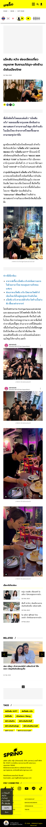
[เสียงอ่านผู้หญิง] (20, 18)
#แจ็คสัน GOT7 (11, 711)
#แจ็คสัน (8, 716)
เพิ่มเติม (7, 803)
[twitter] (10, 105)
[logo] (8, 4)
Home (5, 11)
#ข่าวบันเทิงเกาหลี (30, 726)
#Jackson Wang (23, 716)
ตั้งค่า (7, 812)
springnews (29, 806)
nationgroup (29, 799)
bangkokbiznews (31, 803)
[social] (19, 788)
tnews (27, 810)
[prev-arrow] (4, 654)
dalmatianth (13, 312)
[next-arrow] (42, 654)
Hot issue (20, 11)
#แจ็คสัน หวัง (27, 711)
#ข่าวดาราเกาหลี (24, 731)
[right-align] (37, 4)
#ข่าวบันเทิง (10, 721)
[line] (13, 105)
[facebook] (7, 105)
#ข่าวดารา (9, 731)
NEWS (12, 11)
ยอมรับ (6, 808)
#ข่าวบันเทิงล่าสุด (12, 726)
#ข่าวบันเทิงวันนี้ (25, 721)
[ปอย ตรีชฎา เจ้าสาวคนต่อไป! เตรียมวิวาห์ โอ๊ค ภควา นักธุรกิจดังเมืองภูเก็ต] (23, 652)
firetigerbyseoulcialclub (29, 309)
